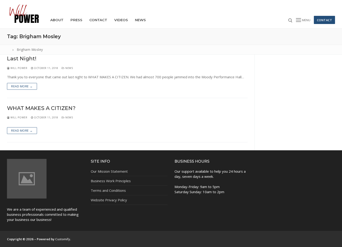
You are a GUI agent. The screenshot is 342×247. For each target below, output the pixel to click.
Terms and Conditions (108, 190)
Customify (62, 239)
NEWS (69, 68)
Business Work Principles (111, 180)
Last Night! (21, 58)
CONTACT (324, 20)
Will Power (18, 68)
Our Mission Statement (109, 171)
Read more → (22, 86)
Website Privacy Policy (109, 200)
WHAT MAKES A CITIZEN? (41, 108)
